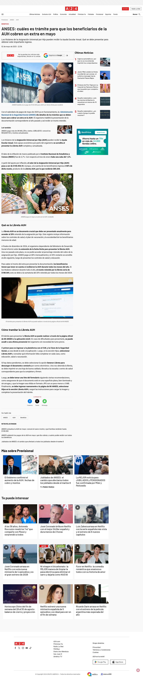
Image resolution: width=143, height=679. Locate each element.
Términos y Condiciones (101, 650)
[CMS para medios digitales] (104, 674)
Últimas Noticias (34, 14)
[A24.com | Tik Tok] (30, 648)
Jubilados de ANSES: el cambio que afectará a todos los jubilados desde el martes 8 (32, 442)
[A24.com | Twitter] (19, 648)
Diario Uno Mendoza (61, 652)
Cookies (96, 652)
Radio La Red (136, 9)
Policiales (91, 14)
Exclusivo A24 (46, 14)
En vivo (125, 9)
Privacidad (96, 647)
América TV (57, 657)
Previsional (99, 14)
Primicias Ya (82, 14)
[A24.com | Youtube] (27, 648)
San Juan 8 (57, 654)
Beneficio (23, 417)
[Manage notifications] (138, 670)
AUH (17, 20)
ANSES (12, 20)
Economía (63, 14)
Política (55, 14)
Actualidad (72, 14)
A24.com (56, 642)
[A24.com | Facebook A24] (15, 648)
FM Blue (56, 649)
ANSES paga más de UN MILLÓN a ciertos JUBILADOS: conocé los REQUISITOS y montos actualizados (25, 132)
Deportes (108, 14)
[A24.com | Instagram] (23, 648)
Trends (115, 14)
